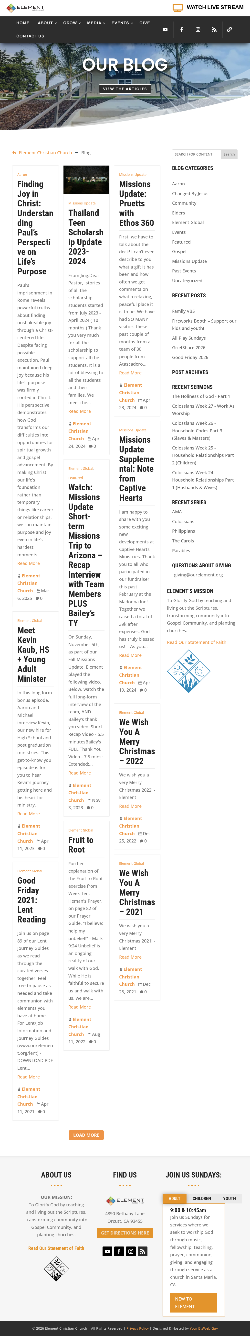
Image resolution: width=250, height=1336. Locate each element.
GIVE (144, 23)
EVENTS (120, 23)
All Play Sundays (189, 338)
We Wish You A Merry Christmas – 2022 (137, 741)
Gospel (179, 251)
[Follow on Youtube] (165, 29)
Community (184, 203)
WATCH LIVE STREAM (215, 7)
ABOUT (45, 23)
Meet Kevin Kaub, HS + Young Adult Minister (33, 654)
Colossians (183, 521)
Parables (181, 550)
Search (229, 154)
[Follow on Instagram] (198, 29)
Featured (75, 477)
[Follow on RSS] (214, 29)
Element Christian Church (28, 583)
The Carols (183, 541)
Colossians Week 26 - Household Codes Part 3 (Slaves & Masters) (197, 430)
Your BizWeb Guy (204, 1328)
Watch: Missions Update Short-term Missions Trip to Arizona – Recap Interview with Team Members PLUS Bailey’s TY (86, 555)
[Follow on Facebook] (181, 29)
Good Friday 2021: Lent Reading (31, 900)
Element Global (80, 468)
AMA (177, 512)
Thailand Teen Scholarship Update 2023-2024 (86, 237)
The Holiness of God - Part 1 (201, 396)
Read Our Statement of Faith (196, 642)
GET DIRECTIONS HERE (125, 1233)
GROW (70, 23)
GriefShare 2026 (188, 347)
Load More (86, 1135)
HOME (23, 23)
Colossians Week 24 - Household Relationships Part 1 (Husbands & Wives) (203, 480)
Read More (28, 563)
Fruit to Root (81, 845)
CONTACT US (30, 36)
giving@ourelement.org (198, 575)
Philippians (183, 531)
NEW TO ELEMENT (185, 1302)
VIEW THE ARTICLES (125, 88)
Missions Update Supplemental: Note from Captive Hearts (136, 469)
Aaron (22, 174)
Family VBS (183, 311)
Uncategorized (187, 280)
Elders (178, 213)
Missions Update (82, 203)
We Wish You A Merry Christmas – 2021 (137, 892)
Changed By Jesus (190, 193)
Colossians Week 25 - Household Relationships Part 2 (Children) (203, 455)
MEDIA (94, 23)
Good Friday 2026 (190, 357)
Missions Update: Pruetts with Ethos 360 (136, 203)
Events (179, 232)
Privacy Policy (137, 1328)
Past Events (184, 271)
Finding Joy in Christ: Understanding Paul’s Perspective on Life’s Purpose (35, 227)
